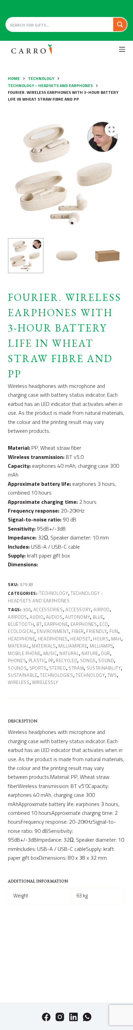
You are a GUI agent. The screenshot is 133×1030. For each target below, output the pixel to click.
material (18, 645)
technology (90, 675)
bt (39, 624)
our (105, 653)
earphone (56, 624)
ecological (21, 631)
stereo (57, 668)
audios (54, 617)
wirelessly (45, 682)
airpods (17, 617)
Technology (53, 593)
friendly (96, 631)
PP (51, 660)
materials (44, 645)
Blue (98, 617)
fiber (78, 631)
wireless (18, 682)
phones (17, 660)
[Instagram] (60, 1017)
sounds (17, 668)
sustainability (104, 668)
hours (100, 638)
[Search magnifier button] (120, 24)
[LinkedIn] (73, 1017)
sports (38, 668)
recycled (66, 660)
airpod (101, 609)
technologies (56, 675)
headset (80, 638)
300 (27, 609)
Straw (76, 668)
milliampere (72, 645)
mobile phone (24, 653)
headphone (21, 638)
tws (112, 675)
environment (53, 631)
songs (88, 660)
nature (90, 653)
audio (36, 617)
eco (104, 624)
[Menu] (122, 49)
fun (113, 631)
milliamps (101, 645)
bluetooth (21, 624)
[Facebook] (46, 1017)
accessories (48, 609)
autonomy (77, 617)
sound (106, 660)
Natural (69, 653)
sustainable (22, 675)
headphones (53, 638)
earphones (84, 624)
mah (116, 638)
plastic (37, 660)
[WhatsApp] (87, 1017)
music (50, 653)
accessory (78, 609)
